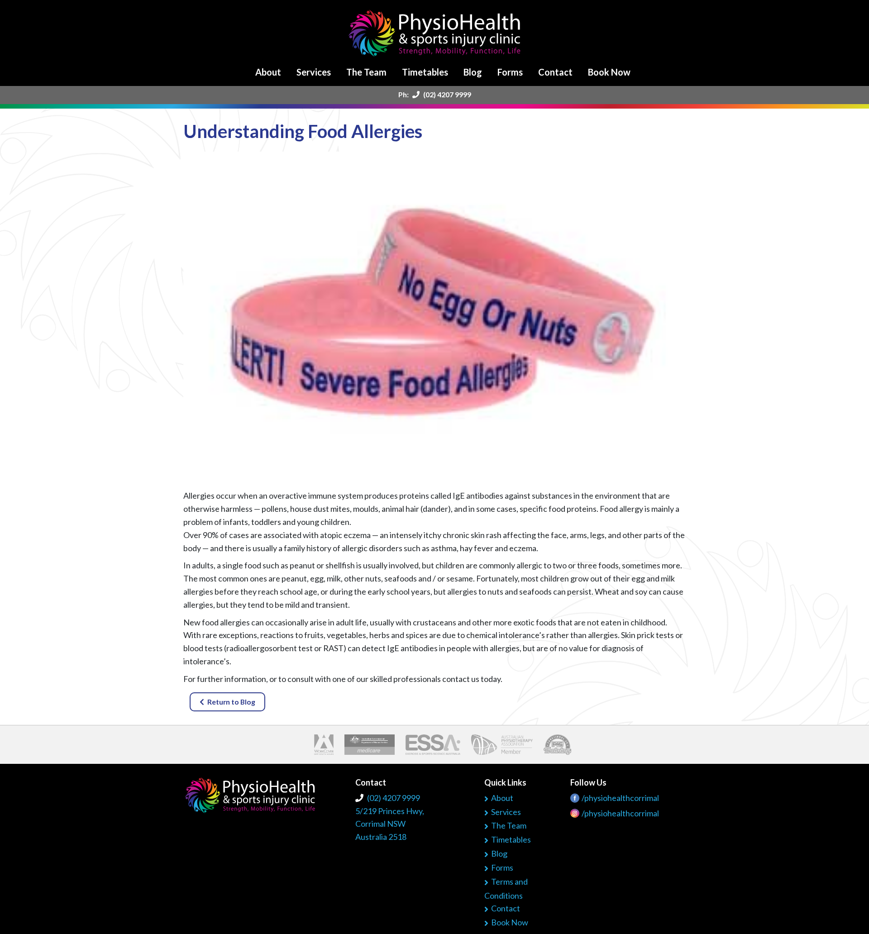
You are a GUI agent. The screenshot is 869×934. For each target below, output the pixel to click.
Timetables (425, 72)
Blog (472, 72)
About (268, 72)
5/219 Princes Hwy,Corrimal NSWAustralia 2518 (389, 824)
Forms (510, 72)
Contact (555, 72)
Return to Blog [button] (231, 701)
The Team (366, 72)
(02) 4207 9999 (446, 94)
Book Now (609, 72)
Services (313, 72)
